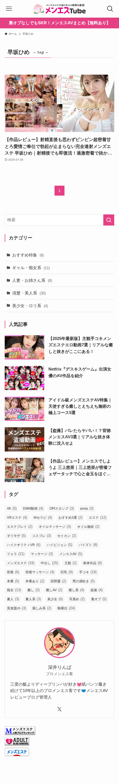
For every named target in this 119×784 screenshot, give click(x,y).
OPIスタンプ (62, 508)
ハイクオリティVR (23, 545)
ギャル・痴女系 (31, 267)
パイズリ (88, 545)
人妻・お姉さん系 (32, 280)
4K (12, 508)
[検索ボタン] (110, 9)
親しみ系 (41, 608)
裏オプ (99, 599)
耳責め (77, 599)
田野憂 (58, 581)
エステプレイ (19, 527)
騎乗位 (66, 608)
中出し (49, 563)
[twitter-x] (59, 709)
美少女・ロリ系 (30, 305)
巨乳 (67, 572)
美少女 (55, 599)
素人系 (33, 599)
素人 (13, 599)
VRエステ (17, 517)
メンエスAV (70, 554)
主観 (70, 563)
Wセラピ (42, 517)
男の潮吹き (84, 581)
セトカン (66, 536)
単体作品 (92, 563)
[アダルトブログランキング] (17, 744)
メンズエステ (20, 563)
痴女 (14, 590)
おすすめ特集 (28, 255)
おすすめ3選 (70, 517)
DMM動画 (33, 508)
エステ (97, 517)
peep (87, 508)
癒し (33, 590)
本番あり (34, 581)
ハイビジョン (59, 545)
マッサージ (42, 554)
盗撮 (96, 590)
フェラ (15, 554)
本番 (13, 581)
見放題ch (16, 608)
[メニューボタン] (9, 9)
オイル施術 (88, 527)
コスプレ (41, 536)
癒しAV (54, 590)
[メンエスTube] (59, 9)
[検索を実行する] (108, 220)
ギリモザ (16, 536)
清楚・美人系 (29, 293)
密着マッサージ (39, 572)
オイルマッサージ (55, 527)
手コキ (88, 572)
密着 (13, 572)
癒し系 (76, 590)
